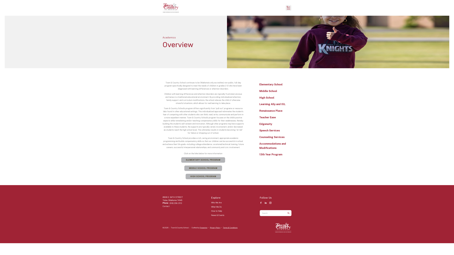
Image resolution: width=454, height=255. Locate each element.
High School (266, 97)
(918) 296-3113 (176, 203)
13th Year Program (270, 154)
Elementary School (271, 84)
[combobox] (273, 213)
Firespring (203, 228)
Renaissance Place (270, 110)
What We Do (216, 207)
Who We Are (216, 203)
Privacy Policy (215, 228)
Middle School (268, 91)
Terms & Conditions (230, 228)
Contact (166, 206)
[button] (288, 8)
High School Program (203, 176)
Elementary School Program (203, 160)
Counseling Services (272, 137)
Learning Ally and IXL (272, 104)
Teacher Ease (267, 117)
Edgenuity (265, 123)
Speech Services (269, 130)
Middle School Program (203, 168)
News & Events (217, 215)
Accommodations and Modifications (272, 145)
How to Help (216, 211)
